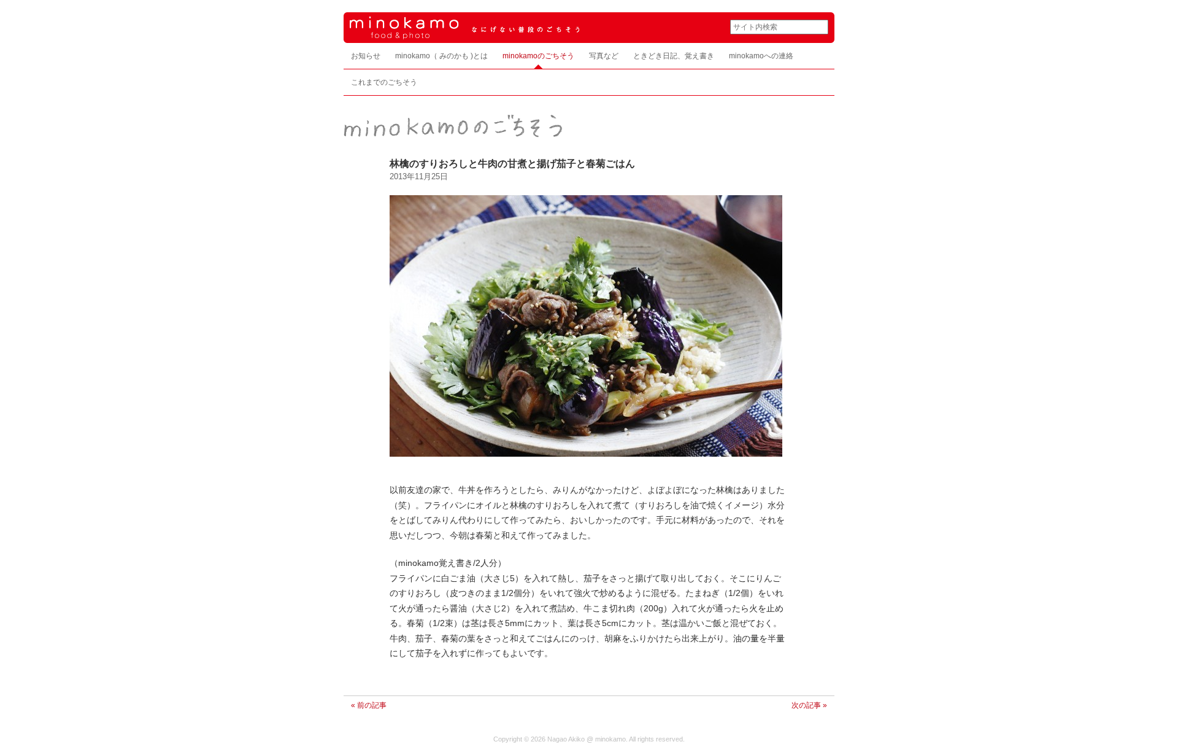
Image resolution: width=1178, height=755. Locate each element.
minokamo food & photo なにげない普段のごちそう (527, 21)
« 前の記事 (369, 705)
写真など (603, 56)
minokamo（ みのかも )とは (441, 56)
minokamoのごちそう (538, 56)
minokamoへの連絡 (761, 56)
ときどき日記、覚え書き (673, 56)
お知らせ (365, 56)
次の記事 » (809, 705)
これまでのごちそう (384, 82)
